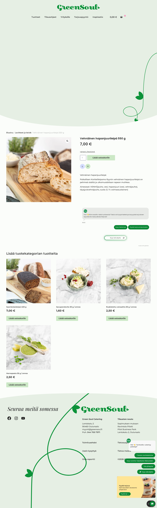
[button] (67, 141)
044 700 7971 (93, 432)
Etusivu (9, 133)
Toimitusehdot (89, 442)
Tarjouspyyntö (81, 17)
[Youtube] (23, 418)
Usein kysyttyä (89, 451)
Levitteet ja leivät (23, 133)
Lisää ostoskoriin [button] (17, 318)
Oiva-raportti (88, 459)
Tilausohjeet (50, 17)
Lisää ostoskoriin (101, 158)
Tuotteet (36, 17)
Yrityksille (65, 17)
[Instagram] (16, 418)
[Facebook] (9, 418)
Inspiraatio (98, 17)
